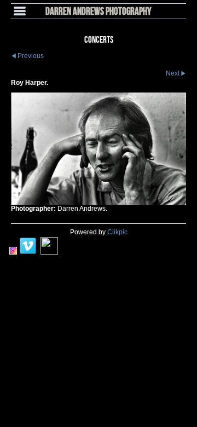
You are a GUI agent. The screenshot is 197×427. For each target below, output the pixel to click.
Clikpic (117, 232)
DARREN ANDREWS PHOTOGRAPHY (98, 10)
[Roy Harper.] (98, 149)
